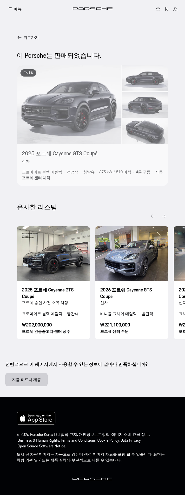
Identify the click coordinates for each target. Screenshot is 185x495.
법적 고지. (69, 434)
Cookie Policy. (108, 440)
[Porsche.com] (92, 8)
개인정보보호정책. (94, 434)
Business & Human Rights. (39, 440)
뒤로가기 (31, 37)
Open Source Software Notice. (42, 446)
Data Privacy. (130, 440)
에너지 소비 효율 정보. (130, 434)
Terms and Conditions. (78, 440)
